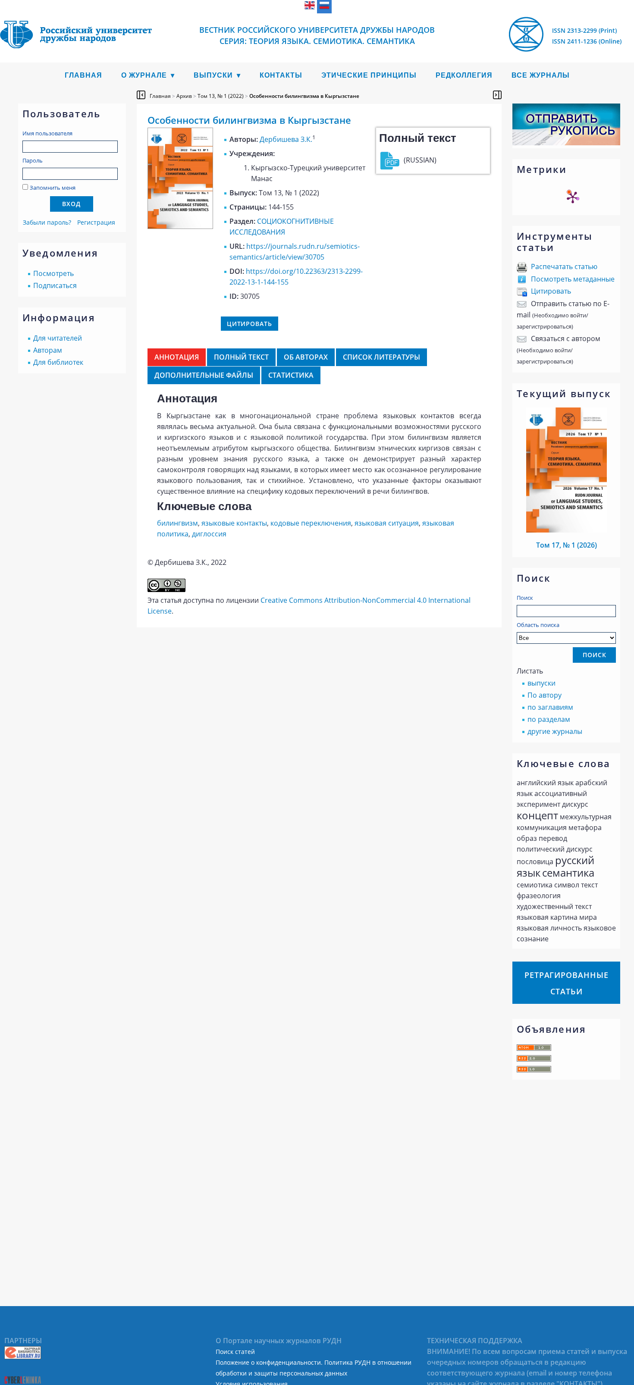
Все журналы (541, 75)
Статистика (291, 375)
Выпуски (213, 75)
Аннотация (176, 357)
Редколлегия (464, 75)
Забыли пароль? (47, 222)
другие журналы (554, 731)
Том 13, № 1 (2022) (221, 96)
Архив (184, 96)
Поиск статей (235, 1351)
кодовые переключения (310, 523)
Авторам (47, 350)
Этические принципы (369, 75)
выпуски (541, 683)
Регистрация (96, 222)
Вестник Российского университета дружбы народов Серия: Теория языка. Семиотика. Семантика (317, 35)
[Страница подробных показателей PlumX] (573, 197)
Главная (83, 75)
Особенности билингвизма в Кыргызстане (304, 96)
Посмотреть (53, 273)
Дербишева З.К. (286, 139)
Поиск (525, 598)
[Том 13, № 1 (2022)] (180, 226)
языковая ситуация (387, 523)
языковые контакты (234, 523)
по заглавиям (550, 707)
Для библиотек (58, 362)
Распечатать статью (564, 266)
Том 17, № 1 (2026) (566, 545)
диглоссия (209, 534)
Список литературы (381, 357)
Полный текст (241, 357)
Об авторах (306, 357)
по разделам (548, 719)
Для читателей (57, 338)
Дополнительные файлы (203, 375)
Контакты (281, 75)
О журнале (144, 75)
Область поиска (538, 625)
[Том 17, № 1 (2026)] (566, 530)
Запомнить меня (52, 187)
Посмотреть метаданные (573, 279)
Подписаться (55, 285)
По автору (544, 695)
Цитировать (551, 291)
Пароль (32, 160)
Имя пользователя (47, 133)
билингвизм (177, 523)
